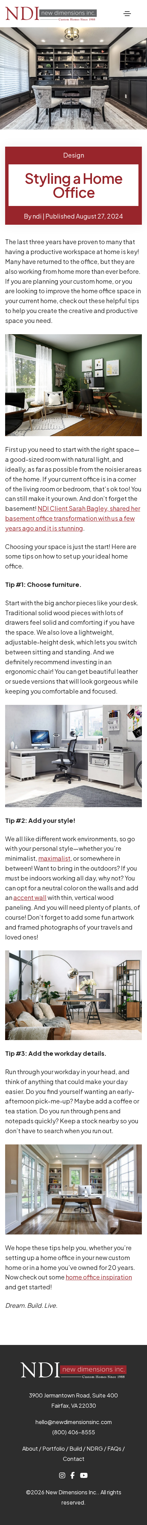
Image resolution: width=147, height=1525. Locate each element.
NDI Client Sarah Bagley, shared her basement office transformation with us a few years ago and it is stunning (72, 518)
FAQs (114, 1448)
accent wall (29, 897)
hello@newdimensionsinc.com (74, 1421)
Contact (73, 1458)
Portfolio (53, 1448)
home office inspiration (99, 1277)
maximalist (54, 858)
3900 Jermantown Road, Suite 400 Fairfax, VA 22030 (73, 1400)
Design (73, 155)
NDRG (94, 1448)
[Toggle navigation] (127, 13)
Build (75, 1448)
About (30, 1448)
